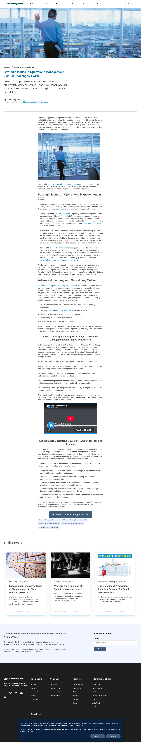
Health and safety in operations (48, 527)
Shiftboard (34, 699)
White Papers (77, 692)
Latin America (97, 688)
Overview (53, 684)
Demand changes (63, 248)
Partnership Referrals (57, 692)
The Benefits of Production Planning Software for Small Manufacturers (113, 589)
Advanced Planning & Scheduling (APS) (75, 520)
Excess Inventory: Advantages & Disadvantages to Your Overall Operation (25, 589)
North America (97, 684)
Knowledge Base (78, 684)
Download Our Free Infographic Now (70, 514)
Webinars (76, 699)
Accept (97, 736)
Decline (113, 736)
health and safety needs (92, 223)
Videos (75, 695)
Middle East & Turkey (99, 695)
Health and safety (63, 214)
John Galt (34, 692)
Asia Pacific (96, 703)
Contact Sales (55, 695)
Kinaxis (33, 684)
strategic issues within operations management (66, 184)
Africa (94, 699)
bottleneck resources (63, 311)
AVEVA (33, 688)
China (94, 707)
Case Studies (77, 688)
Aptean (33, 695)
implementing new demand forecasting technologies (60, 260)
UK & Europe (96, 692)
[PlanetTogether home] (15, 4)
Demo (75, 703)
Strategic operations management (49, 523)
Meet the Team (55, 688)
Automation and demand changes (72, 523)
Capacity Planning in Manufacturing (49, 520)
